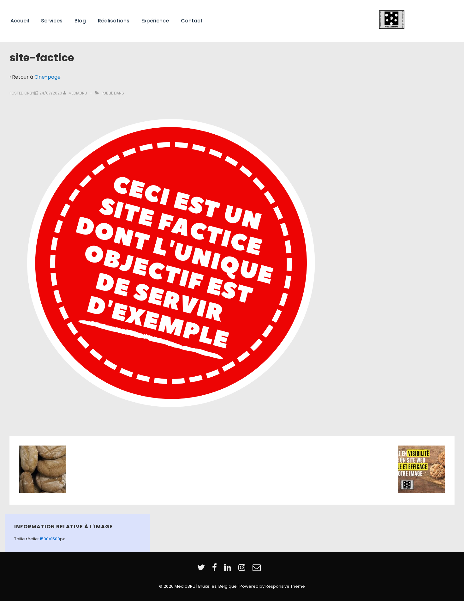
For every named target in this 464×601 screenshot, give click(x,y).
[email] (257, 570)
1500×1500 (50, 539)
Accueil (19, 20)
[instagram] (243, 570)
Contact (192, 20)
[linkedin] (229, 570)
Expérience (155, 20)
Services (51, 20)
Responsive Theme (285, 586)
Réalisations (113, 20)
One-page (47, 77)
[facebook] (215, 570)
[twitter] (202, 570)
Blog (80, 20)
